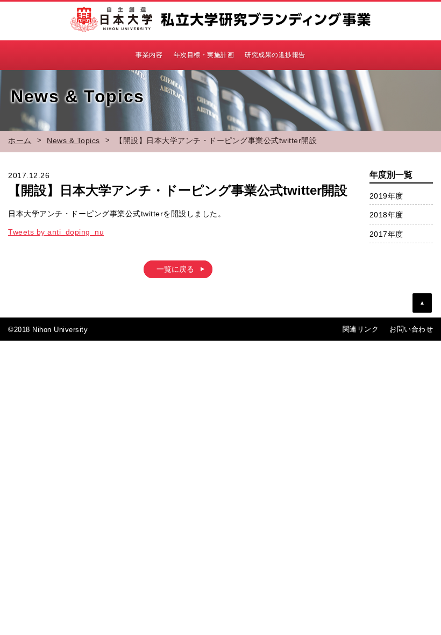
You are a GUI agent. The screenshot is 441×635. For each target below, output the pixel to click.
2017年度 (386, 234)
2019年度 (386, 196)
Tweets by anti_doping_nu (56, 232)
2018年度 (386, 214)
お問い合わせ (411, 329)
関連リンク (361, 329)
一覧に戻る (175, 269)
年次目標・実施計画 (204, 55)
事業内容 (149, 55)
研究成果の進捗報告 (275, 55)
